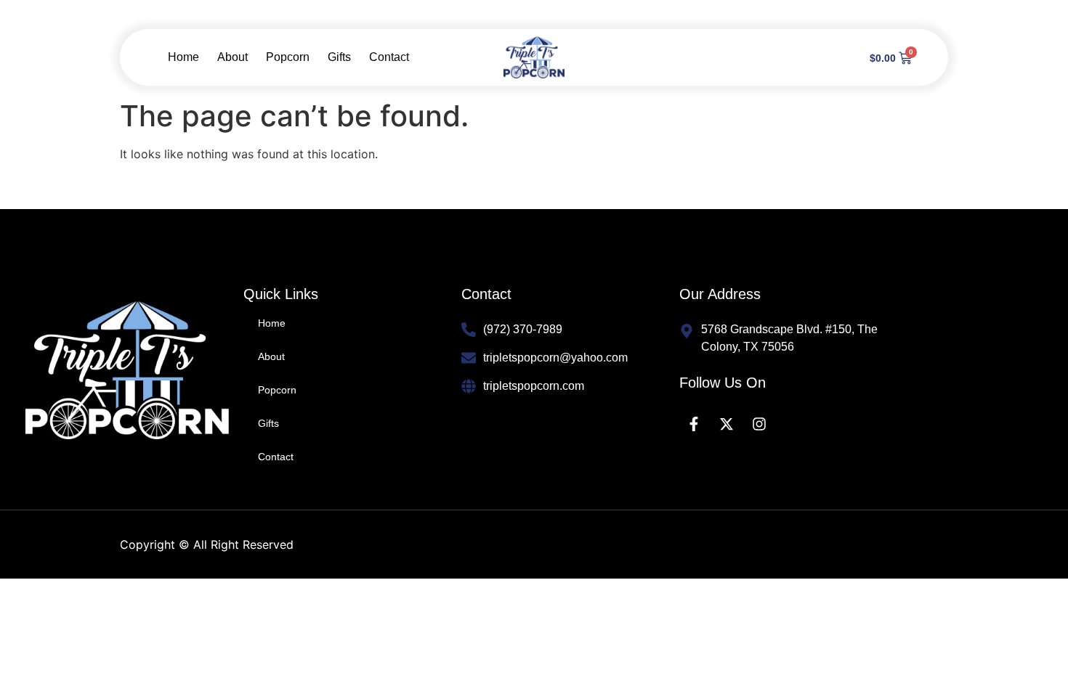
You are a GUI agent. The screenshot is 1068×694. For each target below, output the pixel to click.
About (232, 57)
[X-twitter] (726, 423)
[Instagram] (759, 423)
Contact (389, 57)
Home (183, 57)
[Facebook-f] (693, 423)
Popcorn (288, 57)
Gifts (339, 57)
